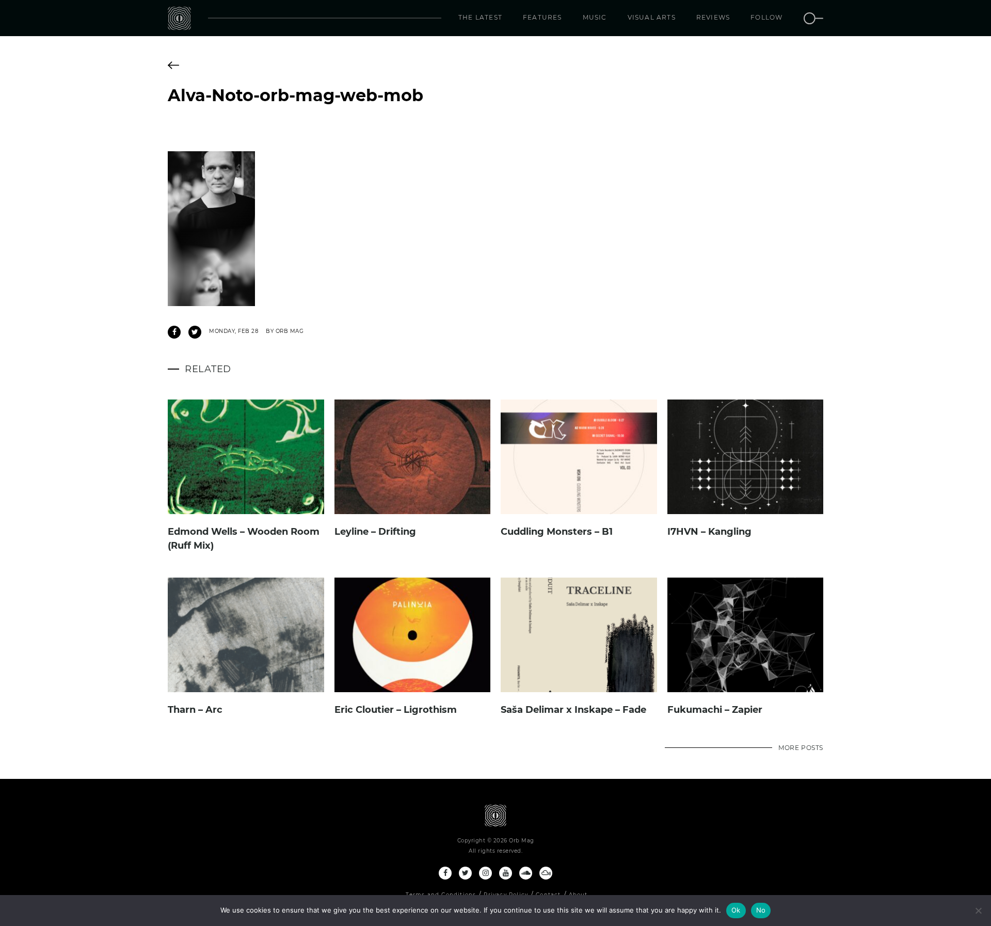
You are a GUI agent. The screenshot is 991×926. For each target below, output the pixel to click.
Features (542, 17)
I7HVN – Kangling (709, 531)
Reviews (713, 17)
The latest (480, 17)
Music (595, 17)
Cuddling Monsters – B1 (557, 531)
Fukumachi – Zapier (714, 709)
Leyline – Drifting (375, 531)
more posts (800, 748)
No (761, 910)
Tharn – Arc (195, 709)
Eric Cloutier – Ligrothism (395, 709)
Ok (736, 910)
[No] (978, 910)
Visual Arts (652, 17)
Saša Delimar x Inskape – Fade (573, 709)
